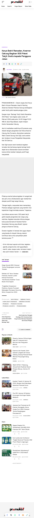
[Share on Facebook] (6, 63)
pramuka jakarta (9, 306)
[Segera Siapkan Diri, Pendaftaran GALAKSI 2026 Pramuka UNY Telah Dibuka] (6, 427)
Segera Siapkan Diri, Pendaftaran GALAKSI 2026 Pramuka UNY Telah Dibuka (21, 427)
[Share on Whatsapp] (12, 63)
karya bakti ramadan (10, 301)
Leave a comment (25, 329)
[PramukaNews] (17, 2)
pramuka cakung (16, 303)
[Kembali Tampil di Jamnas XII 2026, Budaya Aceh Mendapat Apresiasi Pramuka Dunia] (6, 383)
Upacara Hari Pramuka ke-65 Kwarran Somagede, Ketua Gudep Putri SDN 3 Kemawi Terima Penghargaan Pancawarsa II (21, 409)
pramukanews (21, 306)
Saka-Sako (15, 346)
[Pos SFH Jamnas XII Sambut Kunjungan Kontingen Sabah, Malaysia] (6, 395)
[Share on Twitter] (9, 63)
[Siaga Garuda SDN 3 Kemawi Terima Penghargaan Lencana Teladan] (27, 267)
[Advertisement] (17, 28)
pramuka (6, 303)
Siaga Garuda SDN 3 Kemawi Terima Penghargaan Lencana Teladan (11, 267)
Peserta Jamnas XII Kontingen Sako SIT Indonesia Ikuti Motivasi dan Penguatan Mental (22, 341)
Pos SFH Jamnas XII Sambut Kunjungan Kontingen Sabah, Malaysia (22, 395)
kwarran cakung (24, 301)
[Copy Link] (21, 63)
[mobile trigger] (3, 2)
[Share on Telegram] (15, 63)
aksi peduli (14, 299)
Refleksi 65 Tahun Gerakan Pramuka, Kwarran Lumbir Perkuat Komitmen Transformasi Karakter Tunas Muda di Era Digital (11, 278)
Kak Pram (9, 69)
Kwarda (15, 361)
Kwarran (4, 47)
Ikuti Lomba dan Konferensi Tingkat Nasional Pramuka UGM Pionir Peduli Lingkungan (22, 440)
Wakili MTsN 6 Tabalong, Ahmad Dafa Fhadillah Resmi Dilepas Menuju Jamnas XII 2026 (22, 368)
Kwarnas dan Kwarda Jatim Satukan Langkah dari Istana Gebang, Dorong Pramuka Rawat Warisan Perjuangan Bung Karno (22, 355)
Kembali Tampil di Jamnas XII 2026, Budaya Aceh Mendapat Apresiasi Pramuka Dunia (22, 383)
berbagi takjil (25, 299)
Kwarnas (25, 399)
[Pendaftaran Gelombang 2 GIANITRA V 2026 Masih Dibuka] (6, 453)
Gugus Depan (16, 373)
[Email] (18, 63)
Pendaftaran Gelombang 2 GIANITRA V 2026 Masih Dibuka (21, 452)
